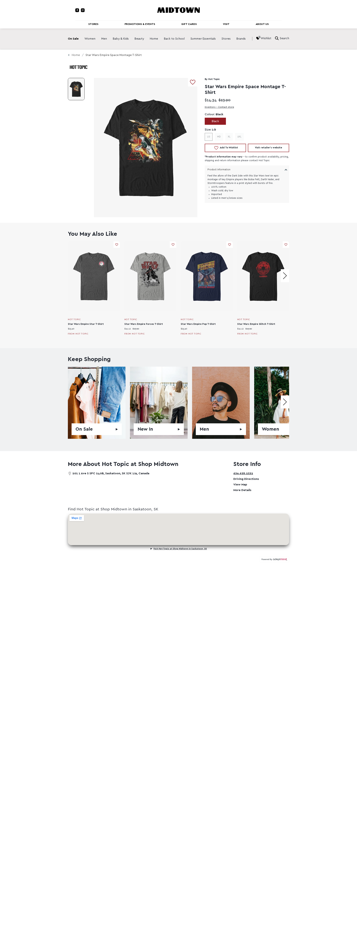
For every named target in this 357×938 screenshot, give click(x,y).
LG (208, 137)
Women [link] (89, 38)
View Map (240, 484)
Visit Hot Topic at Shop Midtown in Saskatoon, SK (180, 549)
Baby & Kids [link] (121, 38)
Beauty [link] (139, 38)
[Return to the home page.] (178, 10)
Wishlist (266, 38)
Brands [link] (241, 38)
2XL (239, 137)
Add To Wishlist (229, 148)
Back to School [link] (174, 38)
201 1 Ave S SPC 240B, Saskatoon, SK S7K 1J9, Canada (110, 473)
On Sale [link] (73, 38)
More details (242, 490)
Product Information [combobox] (219, 169)
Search (284, 38)
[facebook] (77, 10)
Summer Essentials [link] (203, 38)
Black (215, 121)
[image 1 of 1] (76, 89)
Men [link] (104, 38)
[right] (285, 275)
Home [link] (154, 38)
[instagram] (83, 10)
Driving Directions (246, 478)
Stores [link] (226, 38)
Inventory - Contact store (219, 107)
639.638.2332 (243, 473)
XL (229, 137)
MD (219, 137)
